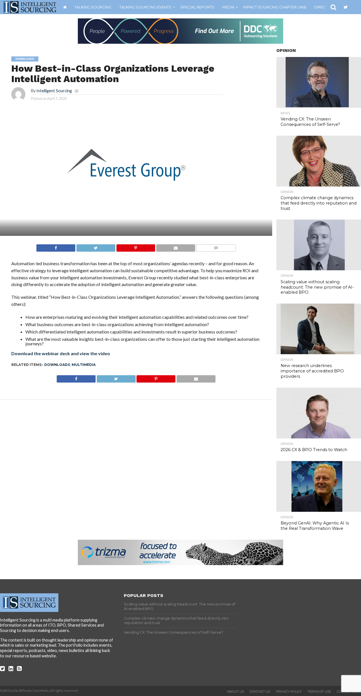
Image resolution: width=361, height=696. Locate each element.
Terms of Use (319, 691)
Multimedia (84, 365)
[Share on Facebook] (55, 246)
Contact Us (260, 691)
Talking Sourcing (92, 7)
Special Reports (197, 7)
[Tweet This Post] (95, 246)
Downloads (57, 365)
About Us (235, 691)
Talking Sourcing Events (145, 7)
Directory (325, 7)
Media (228, 7)
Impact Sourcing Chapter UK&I (274, 7)
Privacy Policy (289, 691)
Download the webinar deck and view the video (60, 353)
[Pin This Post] (135, 246)
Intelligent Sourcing (54, 90)
